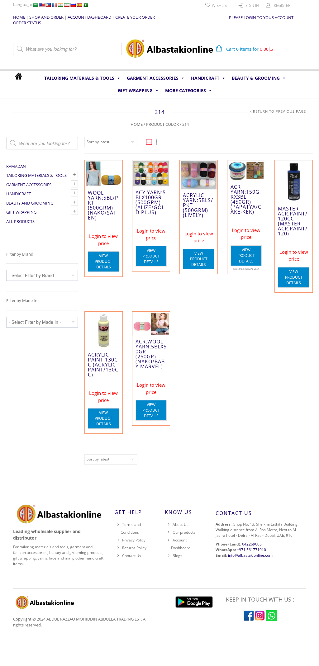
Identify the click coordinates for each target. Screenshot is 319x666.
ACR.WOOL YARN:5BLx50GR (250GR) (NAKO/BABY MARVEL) (151, 354)
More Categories (185, 90)
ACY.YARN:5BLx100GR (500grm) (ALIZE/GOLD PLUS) (151, 202)
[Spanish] (79, 4)
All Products (20, 221)
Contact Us (131, 555)
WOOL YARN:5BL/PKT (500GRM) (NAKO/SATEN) (103, 205)
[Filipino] (48, 4)
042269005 (252, 544)
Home (137, 124)
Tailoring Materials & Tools (79, 78)
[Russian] (73, 4)
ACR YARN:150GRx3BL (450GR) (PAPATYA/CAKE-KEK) (246, 199)
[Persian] (66, 4)
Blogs (177, 555)
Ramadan (16, 166)
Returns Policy (134, 547)
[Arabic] (35, 4)
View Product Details (103, 261)
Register (282, 5)
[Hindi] (60, 4)
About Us (180, 524)
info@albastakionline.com (250, 555)
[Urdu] (85, 4)
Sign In (252, 5)
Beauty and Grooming (29, 203)
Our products (184, 532)
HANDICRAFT (205, 78)
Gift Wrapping (135, 90)
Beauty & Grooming (256, 78)
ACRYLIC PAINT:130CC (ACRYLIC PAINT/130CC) (103, 364)
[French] (54, 4)
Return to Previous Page (279, 111)
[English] (42, 4)
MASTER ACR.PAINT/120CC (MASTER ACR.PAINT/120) (292, 221)
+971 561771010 (251, 549)
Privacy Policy (133, 540)
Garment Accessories (153, 78)
